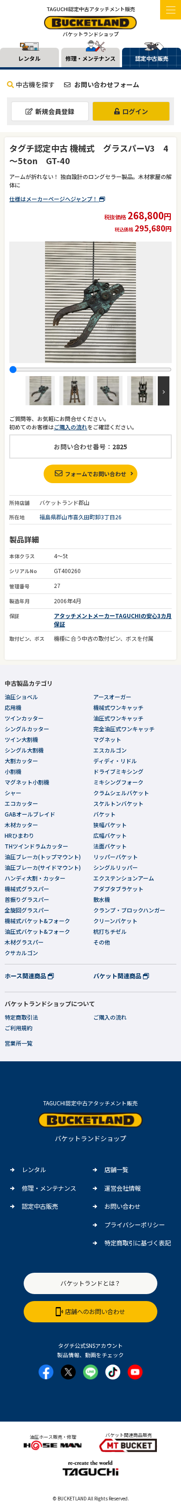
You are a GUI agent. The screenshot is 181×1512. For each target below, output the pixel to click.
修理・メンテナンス (49, 1188)
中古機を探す (35, 84)
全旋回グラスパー (27, 910)
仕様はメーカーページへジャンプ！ (54, 199)
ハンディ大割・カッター (35, 878)
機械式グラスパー (27, 889)
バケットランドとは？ (90, 1283)
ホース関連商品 (26, 975)
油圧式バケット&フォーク (37, 931)
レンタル (34, 1169)
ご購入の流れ (70, 427)
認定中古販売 (40, 1206)
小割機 (13, 771)
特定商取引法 (21, 1017)
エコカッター (21, 803)
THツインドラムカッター (36, 846)
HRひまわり (19, 835)
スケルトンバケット (118, 803)
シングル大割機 (24, 750)
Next (163, 390)
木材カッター (21, 825)
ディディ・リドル (115, 761)
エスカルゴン (110, 750)
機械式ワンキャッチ (118, 707)
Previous (17, 390)
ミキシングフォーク (118, 782)
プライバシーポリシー (134, 1224)
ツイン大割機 (21, 739)
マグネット (107, 739)
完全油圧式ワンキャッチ (124, 729)
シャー (13, 793)
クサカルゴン (21, 953)
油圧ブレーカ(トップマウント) (43, 857)
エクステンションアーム (123, 878)
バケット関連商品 (118, 975)
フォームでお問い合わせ (95, 474)
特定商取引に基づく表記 (137, 1242)
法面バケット (110, 846)
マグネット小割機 (27, 782)
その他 (101, 942)
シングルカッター (27, 729)
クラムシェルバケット (121, 793)
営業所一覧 (18, 1043)
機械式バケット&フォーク (37, 921)
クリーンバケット (115, 921)
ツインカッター (24, 718)
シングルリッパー (115, 867)
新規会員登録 (54, 111)
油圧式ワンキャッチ (118, 718)
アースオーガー (112, 697)
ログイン (135, 111)
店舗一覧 (116, 1169)
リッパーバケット (115, 857)
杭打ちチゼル (110, 931)
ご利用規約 (18, 1028)
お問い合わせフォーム (106, 84)
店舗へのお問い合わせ (95, 1311)
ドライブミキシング (118, 771)
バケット (104, 814)
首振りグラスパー (27, 899)
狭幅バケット (110, 825)
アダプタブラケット (118, 889)
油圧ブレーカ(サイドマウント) (43, 867)
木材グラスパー (24, 942)
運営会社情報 (122, 1188)
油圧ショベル (21, 697)
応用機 (13, 707)
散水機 (101, 899)
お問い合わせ (122, 1206)
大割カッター (21, 761)
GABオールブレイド (30, 814)
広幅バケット (110, 835)
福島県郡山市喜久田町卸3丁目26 (80, 517)
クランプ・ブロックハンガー (129, 910)
